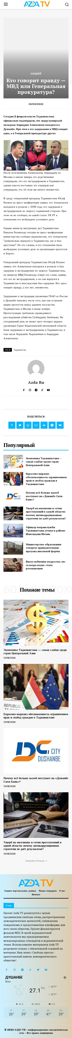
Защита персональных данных (20, 890)
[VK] (60, 425)
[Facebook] (11, 425)
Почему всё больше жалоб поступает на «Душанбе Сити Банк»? (44, 496)
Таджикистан (20, 350)
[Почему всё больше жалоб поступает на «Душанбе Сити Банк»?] (13, 496)
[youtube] (48, 389)
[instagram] (30, 389)
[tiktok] (42, 389)
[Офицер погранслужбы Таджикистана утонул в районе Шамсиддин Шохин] (13, 530)
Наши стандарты (48, 890)
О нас (62, 890)
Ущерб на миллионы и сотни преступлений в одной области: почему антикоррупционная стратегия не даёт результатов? (46, 513)
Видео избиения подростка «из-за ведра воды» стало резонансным (46, 565)
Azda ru (36, 382)
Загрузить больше (35, 860)
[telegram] (36, 389)
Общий (36, 73)
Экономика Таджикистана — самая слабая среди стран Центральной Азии (44, 462)
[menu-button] (5, 4)
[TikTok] (30, 970)
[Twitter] (19, 425)
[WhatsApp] (27, 425)
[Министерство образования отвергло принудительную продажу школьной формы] (13, 548)
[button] (66, 4)
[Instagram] (14, 970)
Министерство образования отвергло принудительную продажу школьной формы (43, 548)
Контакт (36, 894)
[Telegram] (52, 425)
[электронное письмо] (36, 425)
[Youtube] (46, 970)
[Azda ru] (36, 368)
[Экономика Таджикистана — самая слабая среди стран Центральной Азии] (13, 461)
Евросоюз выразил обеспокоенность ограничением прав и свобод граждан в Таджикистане (46, 479)
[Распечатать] (44, 425)
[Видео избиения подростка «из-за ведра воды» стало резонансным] (13, 565)
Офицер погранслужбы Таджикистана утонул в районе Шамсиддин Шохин (45, 530)
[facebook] (24, 389)
